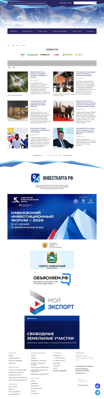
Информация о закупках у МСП (40, 374)
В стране (33, 391)
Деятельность (28, 31)
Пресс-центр (77, 31)
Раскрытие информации (15, 360)
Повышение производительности (18, 380)
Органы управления (14, 358)
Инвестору (12, 389)
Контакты (90, 31)
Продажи (33, 358)
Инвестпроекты (13, 386)
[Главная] (8, 45)
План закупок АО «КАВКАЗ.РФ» (40, 367)
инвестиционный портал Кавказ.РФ (35, 3)
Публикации (34, 383)
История (11, 355)
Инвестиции (42, 31)
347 (60, 155)
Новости (33, 381)
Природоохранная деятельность (18, 377)
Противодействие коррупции (84, 366)
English (69, 3)
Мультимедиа (35, 386)
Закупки (33, 355)
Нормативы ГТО (80, 373)
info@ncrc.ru (57, 355)
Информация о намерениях (39, 360)
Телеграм (57, 365)
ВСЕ (22, 55)
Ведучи (68, 55)
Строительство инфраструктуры (18, 370)
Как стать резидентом (15, 391)
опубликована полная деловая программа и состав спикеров (85, 87)
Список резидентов (14, 394)
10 (54, 155)
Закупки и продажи (60, 31)
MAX (55, 368)
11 (56, 155)
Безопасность (35, 393)
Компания (13, 31)
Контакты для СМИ (36, 388)
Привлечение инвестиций (16, 372)
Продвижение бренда (15, 375)
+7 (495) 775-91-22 (59, 358)
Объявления (12, 363)
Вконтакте (57, 363)
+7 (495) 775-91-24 (59, 360)
